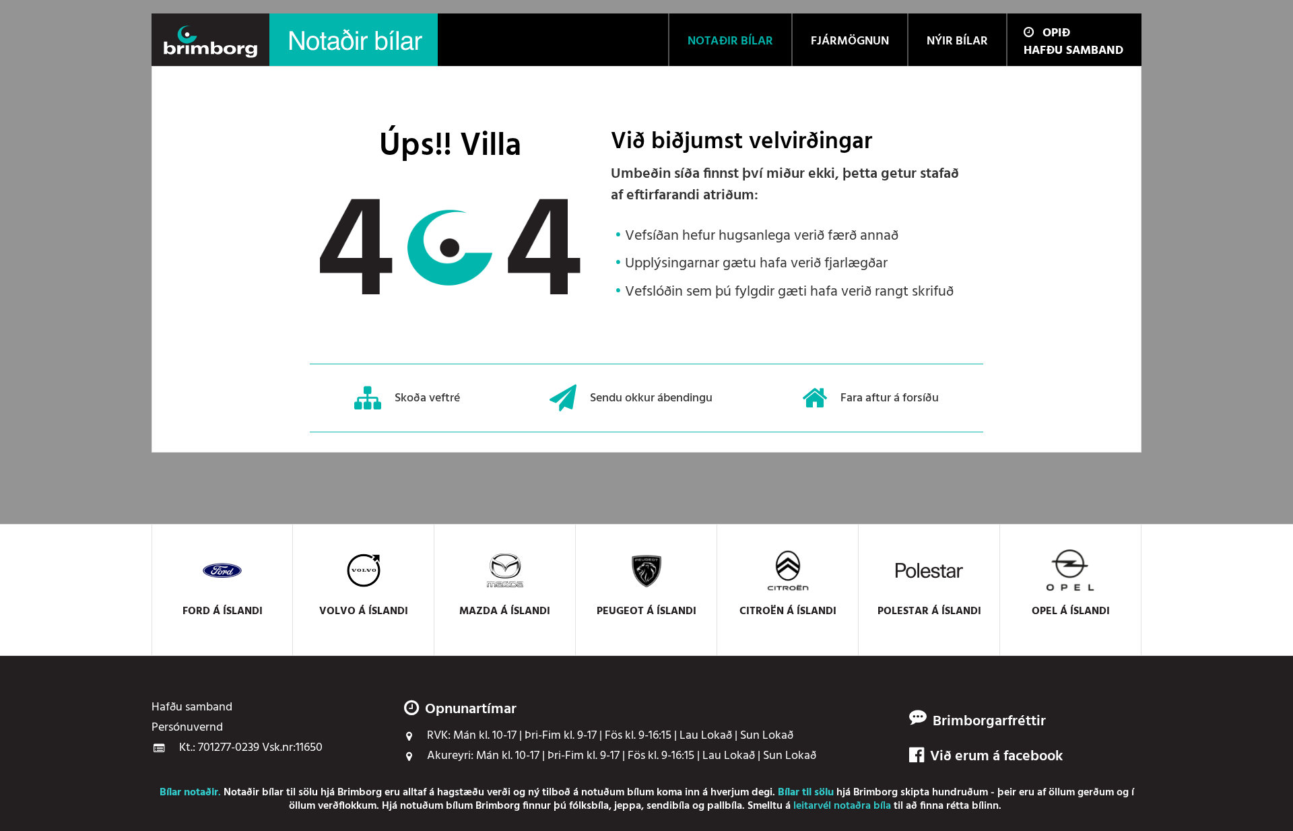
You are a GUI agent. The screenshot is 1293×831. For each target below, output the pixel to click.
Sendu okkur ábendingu (651, 397)
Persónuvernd (187, 728)
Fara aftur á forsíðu (889, 397)
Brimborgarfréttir (989, 722)
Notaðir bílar (254, 792)
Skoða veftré (427, 397)
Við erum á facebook (996, 757)
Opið (1056, 33)
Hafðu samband (1073, 51)
